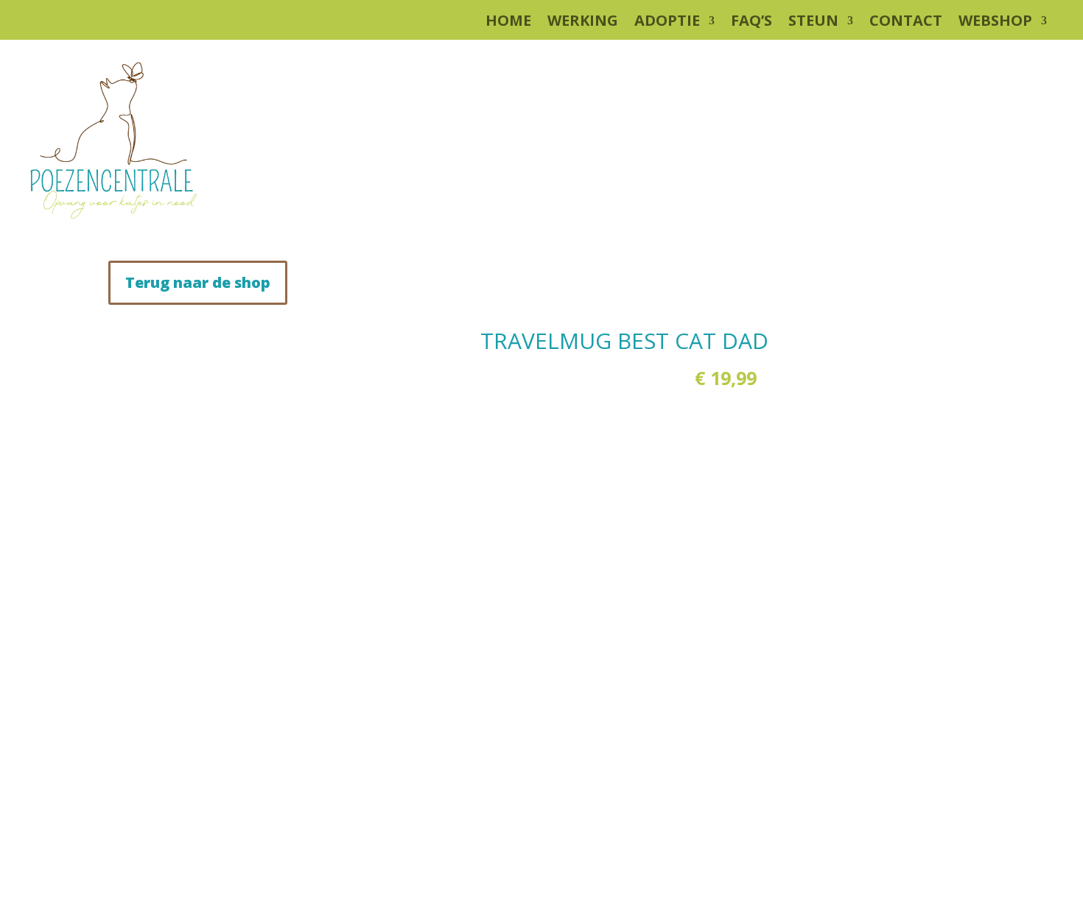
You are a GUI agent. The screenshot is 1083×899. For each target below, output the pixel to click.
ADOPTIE (667, 22)
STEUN (813, 22)
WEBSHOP (995, 22)
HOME (508, 22)
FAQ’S (751, 22)
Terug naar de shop (197, 282)
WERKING (582, 22)
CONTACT (905, 22)
